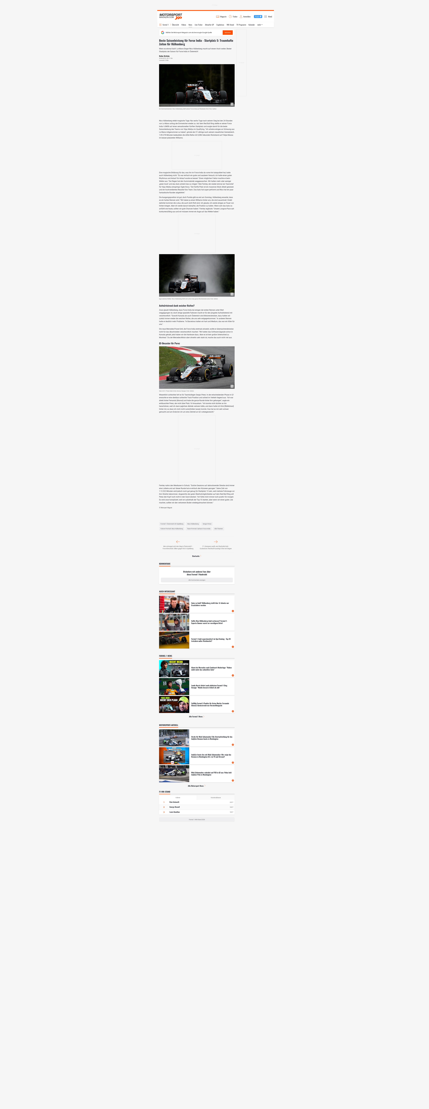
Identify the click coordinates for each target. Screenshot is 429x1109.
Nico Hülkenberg (193, 524)
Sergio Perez (207, 524)
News (190, 24)
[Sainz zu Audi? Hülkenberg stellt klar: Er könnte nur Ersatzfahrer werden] (197, 604)
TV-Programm (241, 24)
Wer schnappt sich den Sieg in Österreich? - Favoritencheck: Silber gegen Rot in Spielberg (178, 547)
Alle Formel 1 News (196, 716)
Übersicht (175, 24)
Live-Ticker (199, 24)
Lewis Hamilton (174, 812)
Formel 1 (166, 24)
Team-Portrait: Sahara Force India (198, 529)
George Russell (174, 807)
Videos (183, 24)
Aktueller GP (209, 24)
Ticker (235, 16)
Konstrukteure (216, 797)
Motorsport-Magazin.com (170, 16)
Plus (257, 16)
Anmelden (246, 16)
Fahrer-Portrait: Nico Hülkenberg (172, 529)
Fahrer (178, 797)
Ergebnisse (220, 24)
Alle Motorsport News (196, 786)
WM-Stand (230, 24)
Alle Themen (218, 529)
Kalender (252, 24)
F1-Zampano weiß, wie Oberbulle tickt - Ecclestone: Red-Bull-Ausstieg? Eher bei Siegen (216, 547)
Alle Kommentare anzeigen (196, 580)
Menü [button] (270, 16)
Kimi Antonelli (174, 802)
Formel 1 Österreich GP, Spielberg (172, 524)
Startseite (196, 556)
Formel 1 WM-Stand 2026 (197, 819)
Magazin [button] (223, 16)
